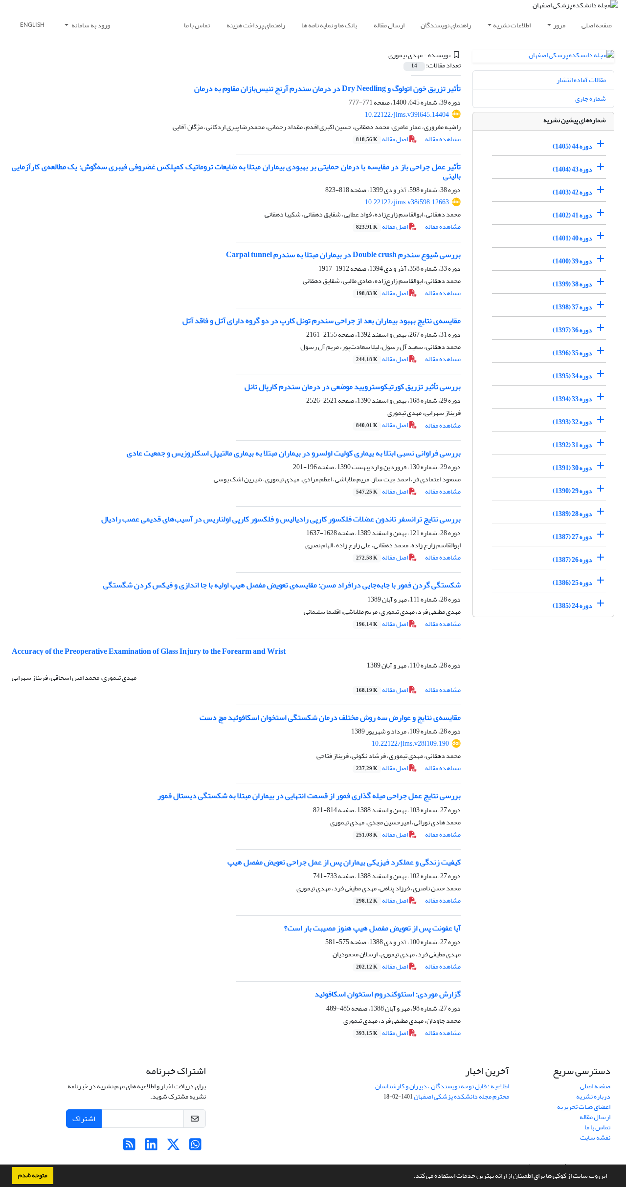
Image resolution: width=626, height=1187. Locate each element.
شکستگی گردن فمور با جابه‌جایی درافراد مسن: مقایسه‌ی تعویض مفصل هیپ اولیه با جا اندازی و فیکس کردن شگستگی (282, 585)
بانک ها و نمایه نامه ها (329, 25)
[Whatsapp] (195, 1147)
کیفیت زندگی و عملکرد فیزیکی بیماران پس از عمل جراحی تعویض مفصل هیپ (344, 862)
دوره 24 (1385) (572, 605)
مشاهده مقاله (443, 139)
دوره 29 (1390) (572, 490)
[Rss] (129, 1147)
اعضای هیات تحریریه (583, 1106)
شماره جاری (590, 98)
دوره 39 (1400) (572, 261)
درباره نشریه (593, 1096)
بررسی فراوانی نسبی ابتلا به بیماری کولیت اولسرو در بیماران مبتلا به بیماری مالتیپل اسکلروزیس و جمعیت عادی (294, 453)
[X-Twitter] (173, 1147)
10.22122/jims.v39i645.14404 (407, 114)
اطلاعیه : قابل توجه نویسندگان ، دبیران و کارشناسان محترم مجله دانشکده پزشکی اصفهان (442, 1091)
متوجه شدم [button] (32, 1175)
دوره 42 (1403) (572, 192)
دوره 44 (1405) (572, 146)
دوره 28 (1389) (572, 513)
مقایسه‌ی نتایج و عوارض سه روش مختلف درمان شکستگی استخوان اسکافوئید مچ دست (330, 717)
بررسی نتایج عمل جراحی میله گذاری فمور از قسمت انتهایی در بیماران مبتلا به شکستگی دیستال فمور (309, 795)
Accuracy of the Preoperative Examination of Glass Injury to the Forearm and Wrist (149, 651)
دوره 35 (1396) (572, 353)
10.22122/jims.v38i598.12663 (407, 202)
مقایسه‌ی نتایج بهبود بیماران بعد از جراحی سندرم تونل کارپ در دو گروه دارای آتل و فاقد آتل (321, 320)
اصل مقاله (382, 139)
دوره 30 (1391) (572, 468)
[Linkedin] (151, 1147)
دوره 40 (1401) (572, 238)
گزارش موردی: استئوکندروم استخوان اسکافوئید (387, 994)
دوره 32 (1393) (572, 422)
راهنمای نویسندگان (446, 25)
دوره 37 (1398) (572, 307)
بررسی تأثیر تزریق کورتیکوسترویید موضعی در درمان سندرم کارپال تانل (353, 386)
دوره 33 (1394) (572, 399)
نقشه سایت (595, 1137)
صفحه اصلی (596, 25)
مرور (559, 25)
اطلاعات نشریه (512, 25)
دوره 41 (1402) (572, 215)
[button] (410, 1176)
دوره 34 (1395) (572, 376)
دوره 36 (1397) (572, 330)
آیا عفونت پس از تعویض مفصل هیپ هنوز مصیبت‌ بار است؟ (372, 928)
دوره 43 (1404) (572, 169)
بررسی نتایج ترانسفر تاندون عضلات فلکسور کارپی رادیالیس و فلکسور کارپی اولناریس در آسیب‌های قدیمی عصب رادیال (281, 519)
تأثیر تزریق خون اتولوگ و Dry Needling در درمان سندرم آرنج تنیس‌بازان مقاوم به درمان (327, 88)
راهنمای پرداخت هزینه (255, 25)
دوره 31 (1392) (572, 445)
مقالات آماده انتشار (581, 79)
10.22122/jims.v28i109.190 (410, 743)
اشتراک (83, 1118)
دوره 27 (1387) (572, 536)
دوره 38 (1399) (572, 284)
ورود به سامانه (90, 25)
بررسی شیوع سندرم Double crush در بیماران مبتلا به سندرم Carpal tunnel (343, 254)
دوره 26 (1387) (572, 559)
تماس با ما (197, 25)
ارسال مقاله (389, 25)
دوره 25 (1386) (572, 582)
